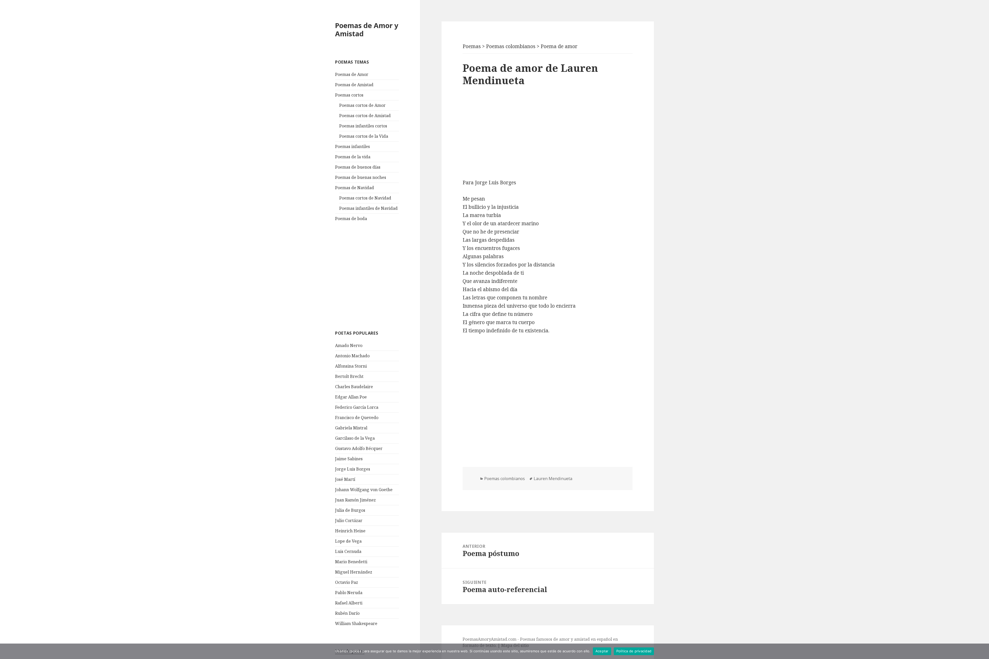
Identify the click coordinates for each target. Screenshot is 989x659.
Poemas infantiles (352, 146)
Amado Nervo (348, 345)
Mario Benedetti (351, 562)
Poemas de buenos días (357, 167)
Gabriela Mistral (351, 428)
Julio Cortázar (348, 520)
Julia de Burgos (350, 510)
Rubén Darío (347, 613)
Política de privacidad (634, 651)
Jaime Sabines (349, 459)
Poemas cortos (349, 95)
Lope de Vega (348, 541)
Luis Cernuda (348, 551)
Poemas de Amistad (354, 85)
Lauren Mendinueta (553, 478)
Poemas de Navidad (354, 187)
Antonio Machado (352, 356)
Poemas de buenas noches (360, 177)
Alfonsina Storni (351, 366)
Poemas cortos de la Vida (363, 136)
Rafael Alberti (348, 603)
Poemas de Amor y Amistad (366, 29)
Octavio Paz (346, 582)
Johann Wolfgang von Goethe (364, 489)
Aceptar (602, 651)
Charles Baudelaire (354, 386)
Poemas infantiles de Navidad (368, 208)
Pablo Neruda (348, 592)
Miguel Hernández (353, 572)
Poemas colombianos (504, 478)
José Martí (345, 479)
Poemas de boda (351, 218)
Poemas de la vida (352, 157)
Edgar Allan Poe (351, 397)
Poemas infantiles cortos (363, 126)
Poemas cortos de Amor (362, 105)
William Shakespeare (356, 623)
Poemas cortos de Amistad (365, 115)
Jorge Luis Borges (352, 469)
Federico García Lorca (356, 407)
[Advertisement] (373, 275)
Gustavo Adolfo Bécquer (358, 448)
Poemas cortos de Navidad (365, 198)
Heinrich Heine (350, 531)
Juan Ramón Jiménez (355, 500)
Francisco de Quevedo (356, 417)
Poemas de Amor (351, 74)
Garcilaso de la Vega (355, 438)
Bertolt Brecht (349, 376)
